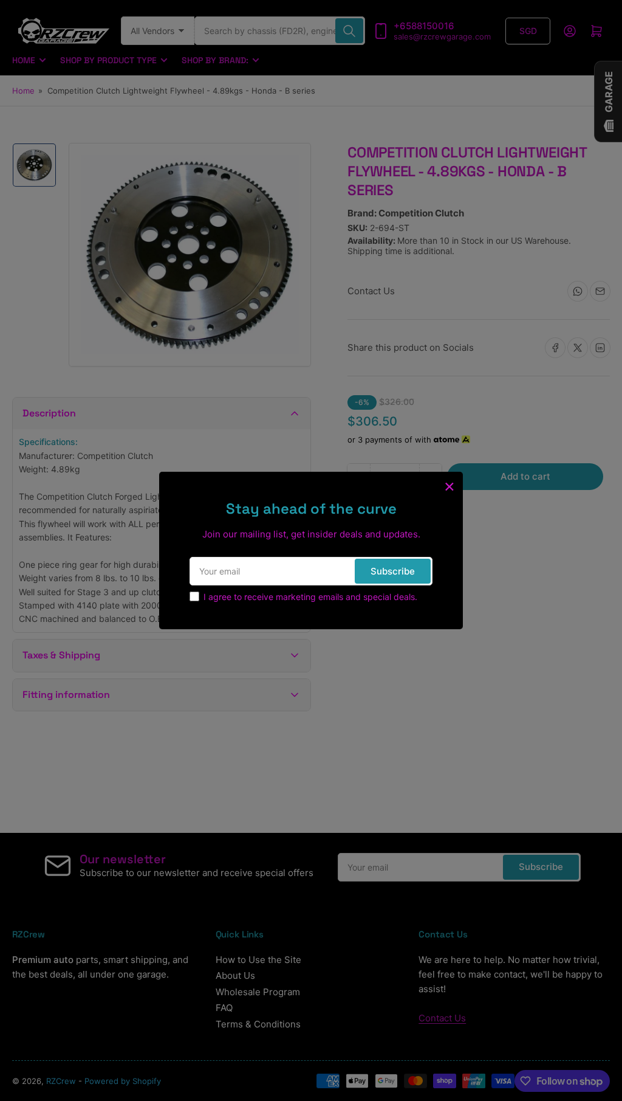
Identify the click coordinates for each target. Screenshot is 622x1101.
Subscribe (393, 571)
